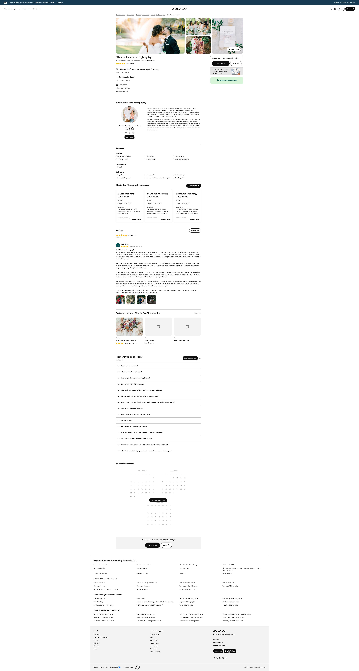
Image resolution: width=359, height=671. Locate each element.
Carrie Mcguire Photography (232, 598)
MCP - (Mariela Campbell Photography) (150, 605)
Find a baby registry (219, 645)
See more (135, 220)
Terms (221, 73)
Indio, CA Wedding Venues (145, 614)
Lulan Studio (141, 598)
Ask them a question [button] (190, 358)
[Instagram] (129, 132)
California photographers (142, 15)
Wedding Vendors (120, 15)
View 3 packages (121, 91)
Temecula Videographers (231, 586)
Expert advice (24, 9)
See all (197, 313)
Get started (218, 651)
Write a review (195, 230)
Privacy (96, 667)
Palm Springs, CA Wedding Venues (191, 614)
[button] (234, 49)
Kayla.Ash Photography (187, 602)
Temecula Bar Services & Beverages (106, 589)
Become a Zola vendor (101, 637)
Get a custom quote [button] (194, 185)
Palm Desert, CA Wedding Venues (191, 617)
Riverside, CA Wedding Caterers (233, 617)
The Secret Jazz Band (144, 565)
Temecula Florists (228, 583)
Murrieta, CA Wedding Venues (233, 621)
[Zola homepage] (179, 9)
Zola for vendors (351, 2)
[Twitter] (220, 658)
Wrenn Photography (186, 605)
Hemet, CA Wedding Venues (103, 614)
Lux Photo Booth (142, 573)
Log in (215, 639)
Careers (96, 646)
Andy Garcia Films (100, 568)
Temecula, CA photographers (158, 15)
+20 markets (148, 60)
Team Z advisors (155, 652)
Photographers (130, 15)
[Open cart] (335, 9)
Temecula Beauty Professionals (147, 583)
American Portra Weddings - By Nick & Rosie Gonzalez (155, 602)
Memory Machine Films (101, 565)
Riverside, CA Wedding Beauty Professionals (237, 614)
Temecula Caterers (100, 586)
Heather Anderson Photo (231, 602)
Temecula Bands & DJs (187, 583)
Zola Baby (336, 2)
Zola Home (343, 2)
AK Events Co (184, 568)
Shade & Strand (142, 568)
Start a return (154, 643)
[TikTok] (226, 658)
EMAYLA (182, 573)
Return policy (154, 646)
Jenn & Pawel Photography (189, 598)
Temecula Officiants (143, 589)
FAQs (151, 637)
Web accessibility (128, 667)
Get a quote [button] (129, 137)
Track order (153, 640)
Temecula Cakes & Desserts (189, 586)
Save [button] (165, 545)
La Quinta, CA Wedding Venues (104, 621)
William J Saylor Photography (103, 605)
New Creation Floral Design (189, 565)
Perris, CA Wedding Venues (146, 617)
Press (95, 649)
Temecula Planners (143, 586)
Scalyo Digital (227, 573)
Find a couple (37, 9)
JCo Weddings (98, 602)
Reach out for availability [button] (158, 500)
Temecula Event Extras (187, 589)
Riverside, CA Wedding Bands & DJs (149, 621)
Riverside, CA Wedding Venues (190, 621)
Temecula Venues (99, 583)
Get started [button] (350, 9)
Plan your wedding (9, 9)
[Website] (133, 132)
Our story (97, 634)
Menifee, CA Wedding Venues (104, 617)
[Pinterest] (217, 658)
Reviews (96, 640)
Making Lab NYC (228, 565)
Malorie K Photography (230, 605)
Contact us (153, 649)
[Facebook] (126, 132)
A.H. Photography (99, 598)
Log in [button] (341, 9)
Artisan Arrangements (101, 573)
